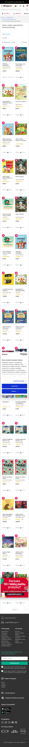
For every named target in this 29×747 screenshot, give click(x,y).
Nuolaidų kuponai (5, 646)
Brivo (10, 302)
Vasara (23, 302)
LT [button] (17, 6)
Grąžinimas (4, 634)
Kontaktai (17, 638)
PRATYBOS (7, 13)
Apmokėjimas (4, 631)
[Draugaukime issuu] (16, 723)
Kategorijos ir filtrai (9, 42)
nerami (23, 227)
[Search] (27, 9)
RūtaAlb (23, 602)
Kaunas (3, 684)
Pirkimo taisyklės (19, 633)
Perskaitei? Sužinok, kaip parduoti (6, 640)
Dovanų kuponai (5, 642)
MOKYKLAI (18, 13)
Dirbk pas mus (19, 642)
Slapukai (17, 634)
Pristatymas (4, 633)
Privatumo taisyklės (20, 636)
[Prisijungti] (23, 6)
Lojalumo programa (6, 644)
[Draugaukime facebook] (2, 723)
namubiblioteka (10, 77)
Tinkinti (14, 391)
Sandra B (23, 490)
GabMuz (10, 189)
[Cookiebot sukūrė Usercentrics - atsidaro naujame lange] (20, 354)
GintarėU (10, 415)
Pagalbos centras (5, 638)
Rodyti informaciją (19, 381)
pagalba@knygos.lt (12, 622)
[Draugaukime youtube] (12, 723)
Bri (22, 264)
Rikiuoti (25, 42)
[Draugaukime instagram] (6, 723)
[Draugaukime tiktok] (9, 723)
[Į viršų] (25, 735)
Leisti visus (14, 386)
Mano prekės (4, 636)
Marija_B (23, 189)
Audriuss (23, 565)
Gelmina (10, 452)
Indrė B (10, 152)
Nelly (23, 114)
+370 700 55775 (10, 618)
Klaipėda (3, 685)
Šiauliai (3, 687)
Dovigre (10, 602)
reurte (23, 77)
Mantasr (10, 340)
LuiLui (10, 490)
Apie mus (17, 631)
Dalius (23, 340)
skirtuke (10, 114)
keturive (23, 152)
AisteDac (10, 264)
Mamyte (23, 415)
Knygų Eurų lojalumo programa (14, 698)
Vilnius (3, 682)
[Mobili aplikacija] (6, 712)
